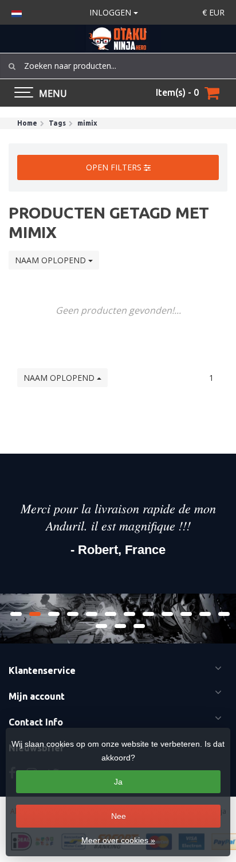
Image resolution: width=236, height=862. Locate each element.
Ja (118, 781)
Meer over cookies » (118, 840)
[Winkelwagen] (211, 93)
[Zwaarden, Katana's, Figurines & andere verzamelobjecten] (118, 39)
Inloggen (111, 12)
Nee (118, 816)
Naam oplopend (51, 260)
